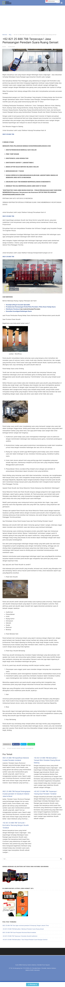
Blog (10, 34)
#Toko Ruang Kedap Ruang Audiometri (20, 748)
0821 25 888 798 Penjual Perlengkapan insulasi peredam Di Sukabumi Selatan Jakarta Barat (16, 794)
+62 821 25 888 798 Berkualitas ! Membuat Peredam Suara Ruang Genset (23, 929)
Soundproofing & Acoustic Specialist (18, 305)
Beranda (5, 34)
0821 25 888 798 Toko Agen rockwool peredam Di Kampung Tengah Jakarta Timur (26, 925)
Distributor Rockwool (13, 309)
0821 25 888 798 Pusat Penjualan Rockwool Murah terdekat (19, 932)
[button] (32, 984)
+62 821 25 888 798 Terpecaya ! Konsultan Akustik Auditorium (20, 936)
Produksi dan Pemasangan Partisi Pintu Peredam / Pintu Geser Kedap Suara (31, 307)
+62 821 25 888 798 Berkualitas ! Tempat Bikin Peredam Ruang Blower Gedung (47, 760)
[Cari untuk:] (32, 858)
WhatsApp (31, 744)
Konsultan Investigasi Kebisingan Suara (19, 311)
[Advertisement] (32, 18)
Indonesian (51, 1)
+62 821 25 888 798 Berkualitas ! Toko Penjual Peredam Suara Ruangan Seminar (25, 939)
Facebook (16, 744)
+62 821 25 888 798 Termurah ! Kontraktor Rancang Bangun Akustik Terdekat (16, 825)
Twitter (24, 744)
